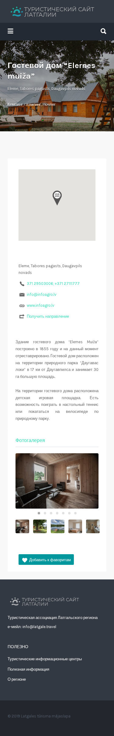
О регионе (17, 679)
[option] (57, 481)
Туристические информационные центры (45, 659)
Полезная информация (28, 669)
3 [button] (51, 513)
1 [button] (39, 513)
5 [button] (63, 513)
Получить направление (48, 316)
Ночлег (49, 104)
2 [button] (45, 513)
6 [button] (69, 513)
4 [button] (57, 513)
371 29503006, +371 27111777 (53, 283)
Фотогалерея (30, 440)
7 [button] (75, 513)
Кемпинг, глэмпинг (24, 104)
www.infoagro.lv (40, 305)
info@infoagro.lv (42, 294)
